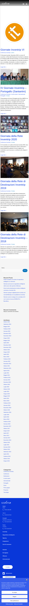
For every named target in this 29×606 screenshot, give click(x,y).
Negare (14, 596)
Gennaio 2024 (7, 331)
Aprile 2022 (6, 354)
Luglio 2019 (6, 391)
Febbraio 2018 (7, 421)
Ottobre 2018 (7, 410)
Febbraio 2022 (7, 359)
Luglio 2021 (6, 373)
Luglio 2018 (6, 414)
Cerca (3, 267)
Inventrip (5, 531)
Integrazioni (6, 541)
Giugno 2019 (7, 393)
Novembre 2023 (7, 335)
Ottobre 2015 (7, 449)
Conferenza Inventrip (5, 52)
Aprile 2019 (6, 398)
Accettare (14, 592)
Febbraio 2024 (7, 328)
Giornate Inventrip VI (12, 49)
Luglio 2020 (6, 386)
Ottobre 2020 (7, 384)
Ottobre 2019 (7, 389)
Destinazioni (6, 476)
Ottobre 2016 (7, 442)
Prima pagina (7, 487)
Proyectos (6, 490)
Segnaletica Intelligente (9, 534)
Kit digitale (5, 552)
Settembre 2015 (7, 451)
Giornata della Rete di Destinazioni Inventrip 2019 (13, 185)
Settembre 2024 (7, 324)
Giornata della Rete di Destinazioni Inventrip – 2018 (14, 238)
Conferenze (6, 473)
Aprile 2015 (6, 454)
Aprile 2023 (6, 342)
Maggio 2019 (7, 396)
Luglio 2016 (6, 444)
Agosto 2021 (7, 370)
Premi (5, 485)
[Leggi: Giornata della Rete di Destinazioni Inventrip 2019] (14, 167)
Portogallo (3, 95)
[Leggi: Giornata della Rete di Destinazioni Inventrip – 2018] (14, 221)
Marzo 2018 (6, 419)
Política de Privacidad (18, 603)
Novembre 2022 (7, 347)
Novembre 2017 (7, 426)
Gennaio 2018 (7, 423)
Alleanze (5, 556)
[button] (27, 580)
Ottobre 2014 (7, 458)
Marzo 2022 (6, 356)
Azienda (5, 549)
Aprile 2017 (6, 433)
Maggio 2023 (7, 340)
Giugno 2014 (7, 461)
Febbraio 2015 (7, 456)
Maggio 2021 (7, 375)
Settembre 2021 (7, 368)
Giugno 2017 (7, 430)
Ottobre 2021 (7, 366)
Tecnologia (6, 492)
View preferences (14, 600)
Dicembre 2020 (7, 382)
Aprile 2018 (6, 416)
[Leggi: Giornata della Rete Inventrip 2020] (14, 124)
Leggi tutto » (3, 67)
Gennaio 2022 (7, 361)
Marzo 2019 (6, 400)
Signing (5, 538)
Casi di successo (7, 544)
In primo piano (14, 94)
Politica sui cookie (9, 603)
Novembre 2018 (7, 407)
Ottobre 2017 (7, 428)
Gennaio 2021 (7, 379)
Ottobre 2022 (7, 349)
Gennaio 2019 (7, 405)
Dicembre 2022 (7, 345)
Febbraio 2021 (7, 377)
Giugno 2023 (7, 338)
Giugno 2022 (7, 352)
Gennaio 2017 (7, 437)
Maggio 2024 (7, 326)
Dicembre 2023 (7, 333)
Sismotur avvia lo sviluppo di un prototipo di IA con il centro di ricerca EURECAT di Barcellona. (14, 299)
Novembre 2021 (7, 363)
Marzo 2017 (6, 435)
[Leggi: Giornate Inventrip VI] (14, 32)
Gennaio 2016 (7, 447)
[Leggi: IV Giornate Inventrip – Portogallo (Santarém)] (14, 76)
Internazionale (21, 94)
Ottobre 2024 (7, 321)
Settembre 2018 (7, 412)
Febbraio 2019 (7, 403)
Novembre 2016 (7, 440)
